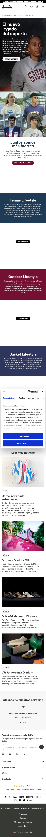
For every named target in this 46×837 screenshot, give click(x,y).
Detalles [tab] (22, 398)
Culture (16, 15)
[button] (26, 7)
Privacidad (23, 814)
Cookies (23, 818)
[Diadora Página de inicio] (7, 6)
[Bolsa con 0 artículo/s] (37, 7)
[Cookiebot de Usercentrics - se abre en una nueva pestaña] (28, 391)
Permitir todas (23, 436)
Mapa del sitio (23, 826)
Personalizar (22, 443)
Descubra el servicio (23, 717)
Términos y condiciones (23, 822)
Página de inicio (7, 15)
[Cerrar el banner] (42, 391)
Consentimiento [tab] (9, 398)
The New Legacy (27, 15)
